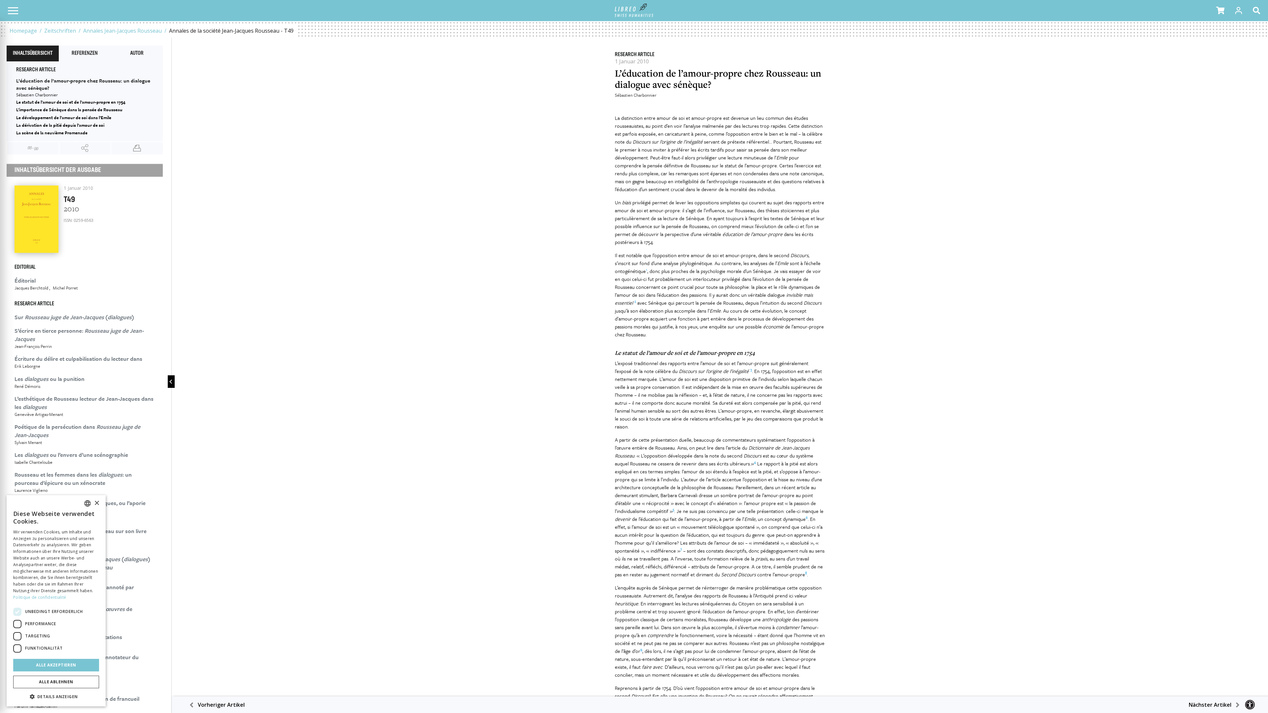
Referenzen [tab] (85, 53)
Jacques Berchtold (31, 288)
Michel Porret (65, 288)
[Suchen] (1258, 10)
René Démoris (27, 386)
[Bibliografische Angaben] (33, 148)
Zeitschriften (60, 30)
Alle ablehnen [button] (56, 682)
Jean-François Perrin (33, 346)
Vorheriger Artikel (221, 704)
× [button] (96, 503)
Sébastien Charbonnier (635, 95)
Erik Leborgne (27, 366)
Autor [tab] (137, 53)
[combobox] (87, 503)
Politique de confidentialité (39, 597)
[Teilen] (85, 148)
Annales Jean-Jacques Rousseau (122, 30)
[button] (1220, 10)
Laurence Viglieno (31, 490)
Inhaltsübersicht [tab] (33, 53)
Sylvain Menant (28, 442)
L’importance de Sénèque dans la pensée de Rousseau (69, 109)
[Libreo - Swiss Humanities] (634, 10)
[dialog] (56, 600)
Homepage (23, 30)
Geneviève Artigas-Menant (39, 414)
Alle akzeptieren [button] (56, 665)
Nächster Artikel (1210, 704)
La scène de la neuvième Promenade (52, 132)
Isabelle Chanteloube (34, 462)
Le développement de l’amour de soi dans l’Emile (63, 117)
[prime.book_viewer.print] (137, 148)
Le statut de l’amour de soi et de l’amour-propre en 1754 (70, 102)
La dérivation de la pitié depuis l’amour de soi (60, 125)
